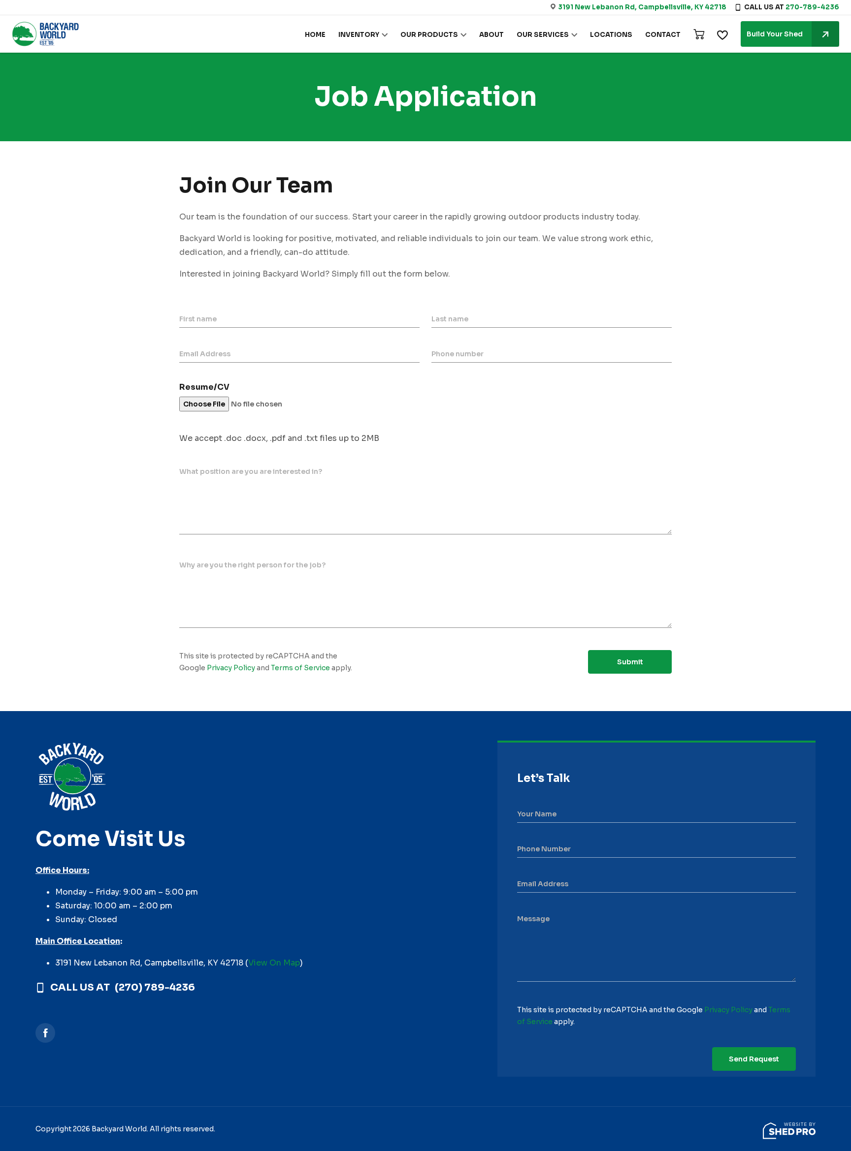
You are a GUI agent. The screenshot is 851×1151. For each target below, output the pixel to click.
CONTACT (663, 35)
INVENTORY (358, 35)
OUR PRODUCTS (429, 35)
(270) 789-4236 (155, 988)
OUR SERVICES (543, 35)
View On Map (274, 963)
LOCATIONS (611, 35)
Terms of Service (300, 667)
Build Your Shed (775, 34)
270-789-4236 (812, 7)
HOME (315, 35)
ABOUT (491, 35)
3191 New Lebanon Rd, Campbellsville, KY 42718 (642, 7)
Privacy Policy (231, 667)
